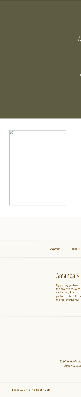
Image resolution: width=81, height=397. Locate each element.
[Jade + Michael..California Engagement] (37, 167)
